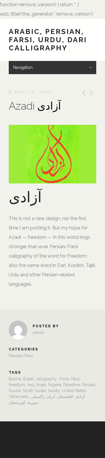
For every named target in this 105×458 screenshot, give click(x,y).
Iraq (30, 384)
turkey (54, 390)
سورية (32, 402)
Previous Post (82, 92)
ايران (50, 396)
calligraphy (46, 379)
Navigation (23, 67)
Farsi (75, 379)
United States (74, 390)
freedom (17, 384)
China (64, 379)
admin (38, 332)
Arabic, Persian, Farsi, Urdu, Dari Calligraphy (48, 40)
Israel (41, 384)
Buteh (28, 379)
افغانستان (65, 396)
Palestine (71, 384)
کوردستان (17, 402)
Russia (15, 390)
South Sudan (34, 390)
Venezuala (18, 396)
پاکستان (37, 396)
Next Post (90, 92)
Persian (88, 384)
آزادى (80, 396)
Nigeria (54, 384)
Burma (15, 379)
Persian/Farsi (21, 355)
